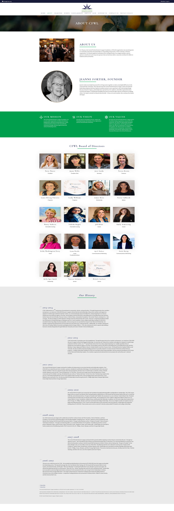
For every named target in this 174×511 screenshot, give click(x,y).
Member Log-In (165, 1)
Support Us (102, 13)
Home (43, 13)
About (49, 13)
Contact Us (114, 13)
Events (67, 13)
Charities (58, 13)
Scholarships (77, 13)
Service (88, 13)
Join (94, 13)
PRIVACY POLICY (126, 13)
